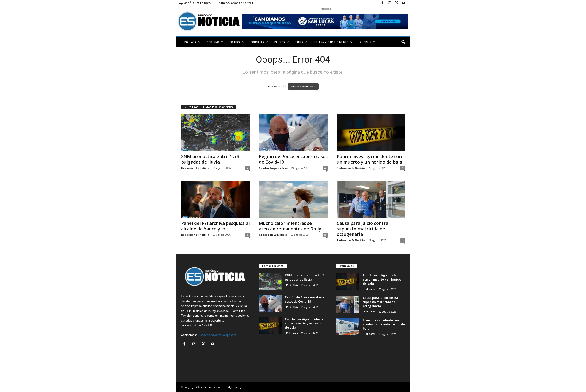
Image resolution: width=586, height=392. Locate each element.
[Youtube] (404, 3)
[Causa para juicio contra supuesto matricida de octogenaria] (371, 199)
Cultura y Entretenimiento (330, 42)
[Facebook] (382, 3)
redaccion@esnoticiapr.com (217, 335)
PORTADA (190, 42)
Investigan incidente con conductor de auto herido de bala (384, 324)
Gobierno (213, 42)
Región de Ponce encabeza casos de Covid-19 (293, 159)
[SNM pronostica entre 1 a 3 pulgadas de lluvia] (215, 132)
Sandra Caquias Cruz (273, 168)
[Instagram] (389, 3)
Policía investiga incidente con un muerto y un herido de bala (369, 159)
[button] (403, 42)
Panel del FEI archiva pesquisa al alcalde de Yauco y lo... (215, 226)
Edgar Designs (235, 387)
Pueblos (279, 42)
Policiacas (257, 42)
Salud (299, 42)
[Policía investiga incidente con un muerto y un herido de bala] (371, 132)
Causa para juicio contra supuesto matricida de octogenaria (362, 228)
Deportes (365, 42)
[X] (396, 3)
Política (235, 42)
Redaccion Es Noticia (195, 168)
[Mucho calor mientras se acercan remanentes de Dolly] (293, 199)
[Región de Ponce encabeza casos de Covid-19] (293, 132)
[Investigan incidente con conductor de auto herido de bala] (347, 326)
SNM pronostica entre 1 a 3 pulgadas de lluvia (210, 159)
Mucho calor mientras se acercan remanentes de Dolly (290, 226)
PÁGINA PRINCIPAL (303, 86)
